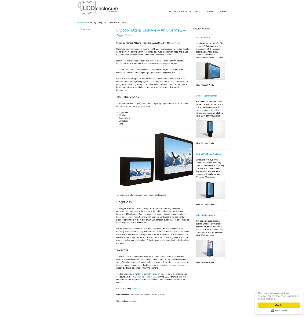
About (199, 11)
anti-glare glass (176, 231)
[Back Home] (98, 8)
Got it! (279, 305)
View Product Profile (205, 84)
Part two (137, 288)
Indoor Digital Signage (206, 215)
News (223, 11)
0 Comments (174, 42)
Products (185, 11)
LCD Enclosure (203, 37)
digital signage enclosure (174, 265)
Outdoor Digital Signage (206, 95)
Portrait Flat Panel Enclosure (209, 154)
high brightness (131, 216)
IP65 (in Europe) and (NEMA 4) (145, 276)
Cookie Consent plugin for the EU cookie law (279, 310)
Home (172, 11)
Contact (211, 11)
